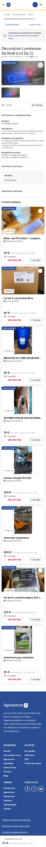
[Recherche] (23, 5)
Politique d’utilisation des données (16, 820)
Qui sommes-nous (12, 755)
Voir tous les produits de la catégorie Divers (23, 36)
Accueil (7, 14)
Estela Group (10, 767)
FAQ (26, 759)
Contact (8, 771)
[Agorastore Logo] (23, 705)
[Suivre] (40, 211)
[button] (4, 5)
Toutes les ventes (33, 763)
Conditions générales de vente (14, 832)
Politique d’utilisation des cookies (16, 826)
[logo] (8, 4)
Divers (30, 14)
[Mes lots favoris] (29, 5)
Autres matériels (19, 14)
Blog (6, 775)
